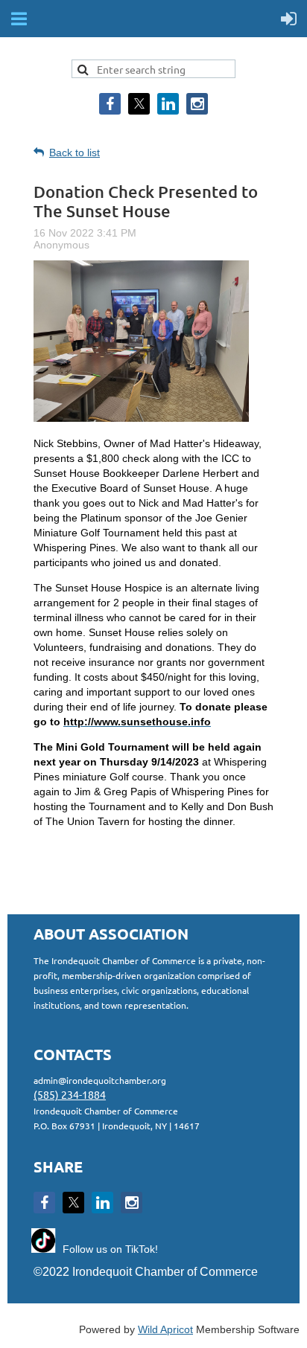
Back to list (74, 152)
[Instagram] (197, 104)
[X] (139, 104)
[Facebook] (110, 104)
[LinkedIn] (168, 104)
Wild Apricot (165, 1329)
